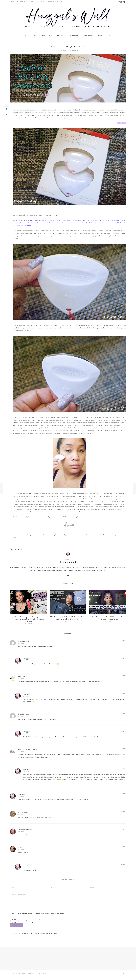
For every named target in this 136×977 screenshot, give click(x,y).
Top (125, 973)
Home (26, 35)
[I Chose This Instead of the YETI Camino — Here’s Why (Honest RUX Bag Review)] (107, 602)
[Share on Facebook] (6, 109)
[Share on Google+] (18, 549)
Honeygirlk (26, 659)
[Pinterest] (6, 119)
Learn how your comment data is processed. (48, 933)
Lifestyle (60, 35)
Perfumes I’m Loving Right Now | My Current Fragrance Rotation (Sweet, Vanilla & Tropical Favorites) (28, 619)
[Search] (109, 35)
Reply (124, 640)
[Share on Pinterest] (21, 549)
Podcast (101, 35)
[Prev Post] (1, 488)
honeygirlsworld (68, 562)
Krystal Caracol (23, 641)
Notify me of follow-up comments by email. (26, 920)
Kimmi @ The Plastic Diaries (28, 749)
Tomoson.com (59, 535)
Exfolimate (65, 428)
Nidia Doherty (22, 676)
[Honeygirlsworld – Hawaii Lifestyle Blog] (68, 18)
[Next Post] (134, 488)
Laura (20, 847)
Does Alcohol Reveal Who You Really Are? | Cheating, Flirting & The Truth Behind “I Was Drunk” (42, 2)
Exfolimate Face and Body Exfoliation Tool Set (45, 112)
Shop (51, 35)
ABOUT (43, 35)
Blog (34, 35)
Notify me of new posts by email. (22, 923)
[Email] (6, 124)
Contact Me (88, 35)
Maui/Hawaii (74, 35)
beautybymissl (23, 812)
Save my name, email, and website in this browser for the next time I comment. (38, 913)
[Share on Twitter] (6, 114)
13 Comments (74, 50)
